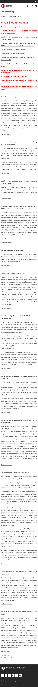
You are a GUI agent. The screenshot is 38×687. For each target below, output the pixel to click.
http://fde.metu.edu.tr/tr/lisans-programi (12, 239)
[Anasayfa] (6, 6)
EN (28, 6)
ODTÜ (35, 1)
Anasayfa (3, 16)
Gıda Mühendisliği (7, 12)
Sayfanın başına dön (6, 134)
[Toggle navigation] (36, 6)
